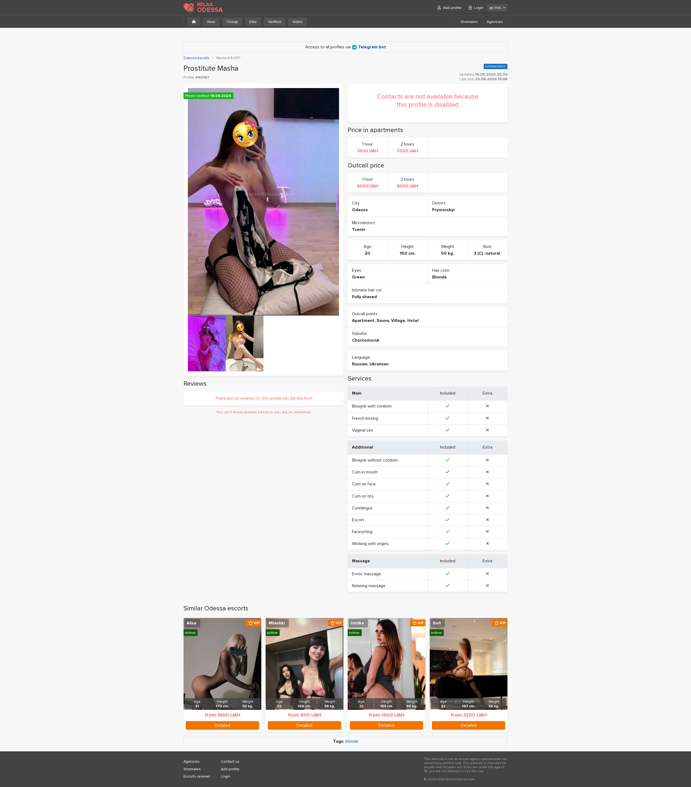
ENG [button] (497, 8)
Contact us (230, 761)
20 (367, 253)
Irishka (357, 623)
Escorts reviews (197, 776)
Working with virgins (370, 543)
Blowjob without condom (375, 460)
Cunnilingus (362, 508)
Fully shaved (364, 297)
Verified (274, 21)
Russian (359, 364)
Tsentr (358, 229)
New (211, 21)
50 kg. (447, 253)
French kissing (365, 418)
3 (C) (478, 253)
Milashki (277, 623)
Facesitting (362, 531)
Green (358, 277)
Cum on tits (363, 496)
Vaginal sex (362, 430)
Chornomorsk (366, 340)
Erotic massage (366, 574)
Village (398, 320)
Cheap (232, 21)
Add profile (452, 7)
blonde (352, 741)
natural (493, 253)
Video (297, 21)
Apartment (363, 320)
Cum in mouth (365, 472)
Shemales (469, 21)
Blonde (439, 277)
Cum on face (364, 484)
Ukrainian (379, 364)
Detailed (222, 725)
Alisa (191, 623)
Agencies (495, 21)
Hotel (413, 320)
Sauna (383, 320)
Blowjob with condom (372, 406)
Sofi (437, 623)
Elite (253, 21)
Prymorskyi (443, 210)
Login (478, 7)
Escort (358, 520)
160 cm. (407, 253)
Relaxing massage (368, 585)
